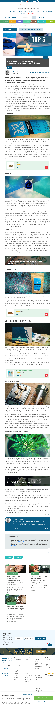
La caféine (7, 232)
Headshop (16, 661)
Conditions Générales (38, 672)
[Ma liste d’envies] (44, 17)
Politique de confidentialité (19, 646)
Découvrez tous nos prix (40, 651)
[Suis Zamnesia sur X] (10, 673)
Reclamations (37, 685)
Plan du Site (27, 681)
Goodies (15, 675)
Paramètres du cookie (43, 701)
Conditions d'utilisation (29, 646)
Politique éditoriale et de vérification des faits (38, 692)
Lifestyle (9, 557)
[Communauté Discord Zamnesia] (7, 676)
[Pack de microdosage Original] (27, 334)
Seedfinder (26, 659)
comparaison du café (9, 154)
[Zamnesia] (12, 18)
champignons (33, 362)
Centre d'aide (37, 661)
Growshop (16, 673)
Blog (25, 661)
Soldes (15, 679)
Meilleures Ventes (28, 665)
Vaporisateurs (16, 663)
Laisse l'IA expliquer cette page (39, 72)
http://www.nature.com (20, 541)
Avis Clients (27, 670)
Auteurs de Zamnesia (28, 675)
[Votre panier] (48, 17)
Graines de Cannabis (18, 659)
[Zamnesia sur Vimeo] (7, 673)
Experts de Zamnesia (28, 677)
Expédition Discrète (28, 679)
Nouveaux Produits (28, 663)
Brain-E (6, 200)
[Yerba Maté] (27, 126)
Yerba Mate (7, 139)
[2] (9, 241)
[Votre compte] (40, 17)
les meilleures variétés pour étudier (13, 491)
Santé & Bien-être (17, 665)
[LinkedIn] (46, 528)
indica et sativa (46, 461)
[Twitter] (47, 528)
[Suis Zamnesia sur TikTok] (2, 676)
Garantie (36, 682)
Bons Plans (16, 677)
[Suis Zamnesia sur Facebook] (2, 673)
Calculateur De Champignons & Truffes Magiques (48, 664)
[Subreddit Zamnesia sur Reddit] (5, 676)
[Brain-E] (27, 187)
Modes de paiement (38, 666)
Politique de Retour (38, 677)
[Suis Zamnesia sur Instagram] (5, 673)
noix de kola (9, 300)
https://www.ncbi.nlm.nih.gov (15, 545)
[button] (7, 72)
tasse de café (11, 236)
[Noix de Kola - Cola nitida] (27, 283)
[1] (9, 219)
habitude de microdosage (21, 414)
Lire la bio (15, 528)
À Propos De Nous (28, 667)
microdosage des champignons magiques (16, 347)
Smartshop (18, 557)
